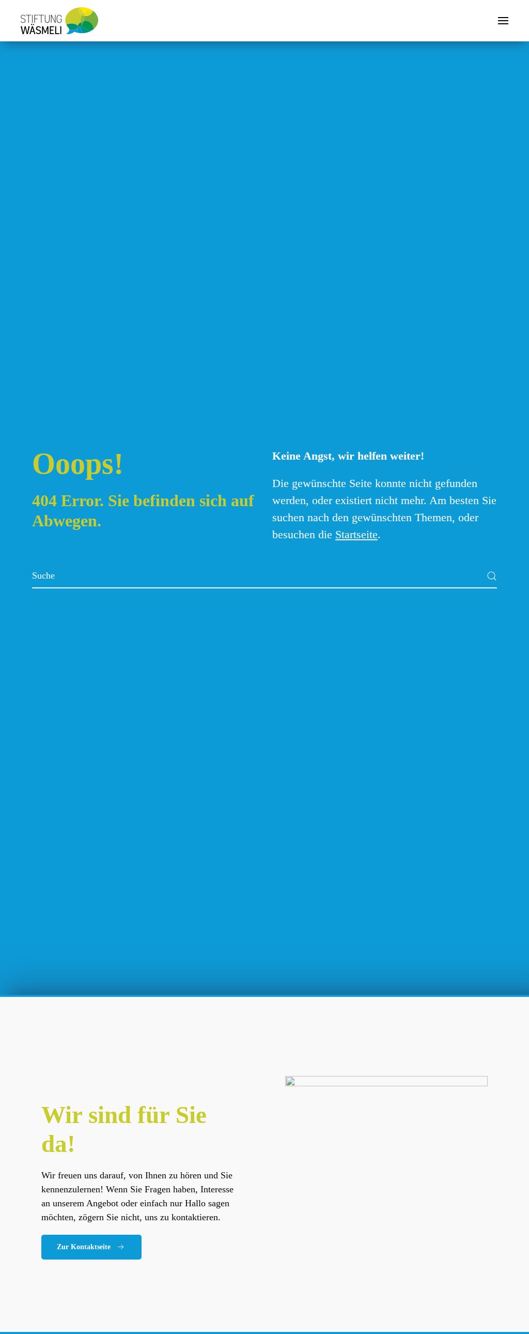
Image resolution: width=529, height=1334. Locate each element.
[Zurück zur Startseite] (59, 20)
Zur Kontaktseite (84, 1247)
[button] (503, 20)
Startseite (356, 534)
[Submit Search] (492, 576)
